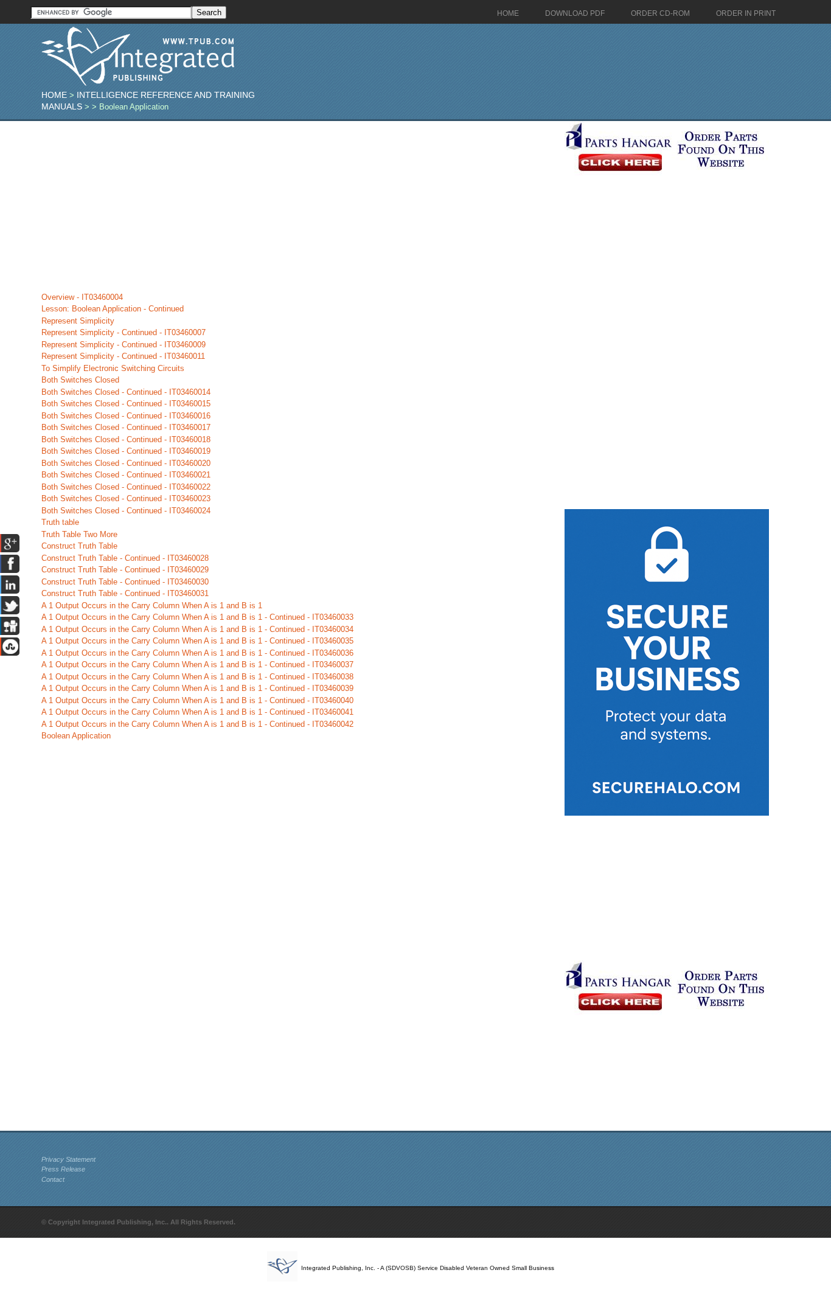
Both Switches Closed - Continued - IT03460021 (125, 474)
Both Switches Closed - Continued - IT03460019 (125, 451)
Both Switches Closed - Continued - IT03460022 (125, 486)
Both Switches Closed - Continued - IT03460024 (125, 510)
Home (54, 95)
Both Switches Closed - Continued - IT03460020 (125, 463)
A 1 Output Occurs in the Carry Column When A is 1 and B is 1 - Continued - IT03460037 (197, 664)
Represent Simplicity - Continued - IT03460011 (123, 356)
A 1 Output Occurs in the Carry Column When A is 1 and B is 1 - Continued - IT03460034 (197, 629)
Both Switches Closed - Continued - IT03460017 (125, 427)
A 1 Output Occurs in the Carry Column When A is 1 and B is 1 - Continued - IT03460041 (197, 712)
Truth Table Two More (79, 534)
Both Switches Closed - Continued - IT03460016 (125, 415)
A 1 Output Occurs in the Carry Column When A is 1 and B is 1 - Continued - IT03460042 (197, 724)
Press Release (63, 1169)
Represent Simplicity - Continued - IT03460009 (123, 344)
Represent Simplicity (77, 320)
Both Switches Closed (80, 379)
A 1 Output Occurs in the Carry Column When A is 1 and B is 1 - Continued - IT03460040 (197, 700)
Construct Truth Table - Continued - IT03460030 (125, 581)
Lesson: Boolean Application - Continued (112, 308)
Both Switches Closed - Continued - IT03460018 (125, 439)
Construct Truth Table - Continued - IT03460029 (125, 569)
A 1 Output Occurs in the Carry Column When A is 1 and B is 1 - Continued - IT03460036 (197, 653)
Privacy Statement (68, 1159)
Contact (52, 1179)
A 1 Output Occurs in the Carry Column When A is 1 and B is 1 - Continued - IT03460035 (197, 640)
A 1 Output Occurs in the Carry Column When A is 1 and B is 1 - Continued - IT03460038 (197, 676)
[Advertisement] (299, 206)
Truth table (60, 522)
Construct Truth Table (79, 545)
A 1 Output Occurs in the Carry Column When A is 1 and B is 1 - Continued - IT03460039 (197, 688)
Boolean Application (76, 735)
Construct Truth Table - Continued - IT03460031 (125, 593)
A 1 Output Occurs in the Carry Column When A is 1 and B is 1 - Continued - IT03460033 (197, 617)
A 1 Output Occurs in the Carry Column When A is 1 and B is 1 (151, 605)
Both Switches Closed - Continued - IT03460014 (125, 392)
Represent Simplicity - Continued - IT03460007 (123, 332)
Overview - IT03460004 (82, 297)
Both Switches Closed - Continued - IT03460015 (125, 403)
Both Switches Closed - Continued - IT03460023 (125, 498)
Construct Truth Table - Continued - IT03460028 (125, 558)
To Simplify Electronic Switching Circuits (112, 368)
